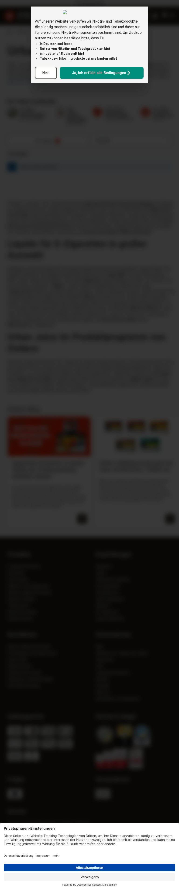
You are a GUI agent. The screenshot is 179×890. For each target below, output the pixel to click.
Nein (45, 73)
